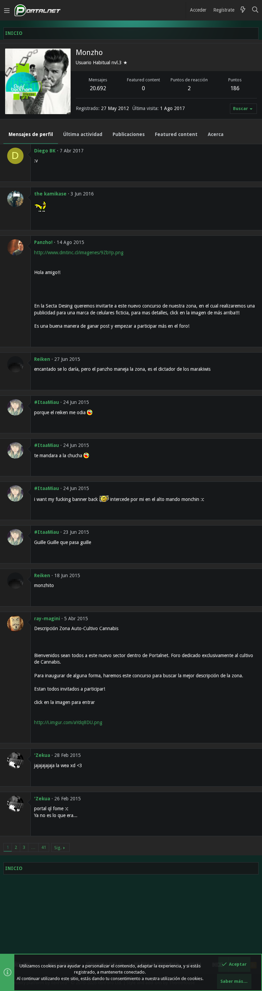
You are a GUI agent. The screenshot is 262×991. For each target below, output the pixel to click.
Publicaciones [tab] (129, 134)
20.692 (98, 88)
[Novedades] (243, 10)
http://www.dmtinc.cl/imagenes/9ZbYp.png (78, 252)
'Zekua (42, 755)
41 (43, 847)
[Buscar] (255, 10)
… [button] (33, 847)
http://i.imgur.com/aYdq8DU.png (68, 722)
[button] (7, 10)
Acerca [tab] (215, 134)
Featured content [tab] (176, 134)
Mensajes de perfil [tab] (31, 134)
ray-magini (47, 618)
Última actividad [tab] (82, 134)
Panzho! (43, 242)
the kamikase (50, 193)
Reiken (42, 359)
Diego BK (45, 150)
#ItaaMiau (46, 402)
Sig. (57, 847)
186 (234, 88)
